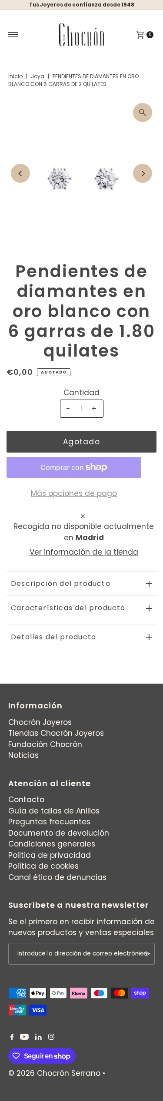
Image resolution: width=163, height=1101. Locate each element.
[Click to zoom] (142, 112)
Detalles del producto (53, 637)
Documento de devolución (58, 833)
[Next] (142, 173)
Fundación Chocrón (45, 744)
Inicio (15, 76)
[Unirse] (144, 954)
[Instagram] (51, 1037)
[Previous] (20, 173)
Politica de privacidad (49, 855)
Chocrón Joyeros (40, 722)
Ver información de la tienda (84, 552)
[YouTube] (24, 1037)
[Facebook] (12, 1037)
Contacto (26, 799)
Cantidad (81, 392)
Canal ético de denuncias (57, 877)
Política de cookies (43, 866)
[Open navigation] (13, 35)
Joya (37, 76)
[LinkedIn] (38, 1037)
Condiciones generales (51, 844)
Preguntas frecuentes (49, 822)
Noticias (23, 755)
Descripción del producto (60, 584)
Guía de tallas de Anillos (54, 811)
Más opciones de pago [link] (74, 493)
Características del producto (68, 608)
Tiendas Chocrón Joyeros (56, 733)
